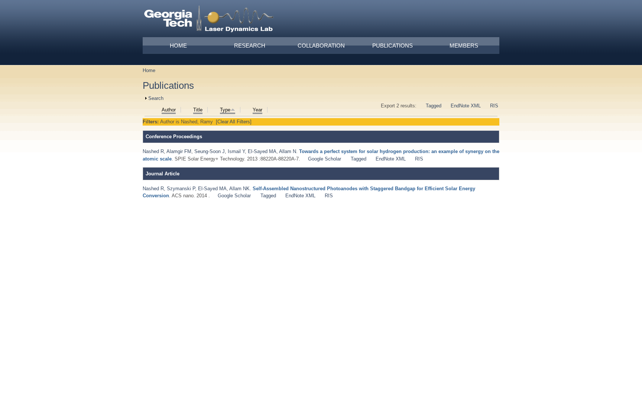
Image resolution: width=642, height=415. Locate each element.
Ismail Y (236, 151)
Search (155, 98)
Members (464, 45)
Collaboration (321, 45)
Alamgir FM (178, 151)
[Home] (209, 20)
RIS (494, 105)
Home (178, 45)
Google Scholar (324, 159)
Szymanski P (181, 188)
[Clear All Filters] (234, 121)
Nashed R (153, 151)
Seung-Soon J (209, 151)
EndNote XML (466, 105)
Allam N (287, 151)
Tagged (433, 105)
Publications (392, 45)
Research (249, 45)
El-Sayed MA (262, 151)
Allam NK (239, 188)
